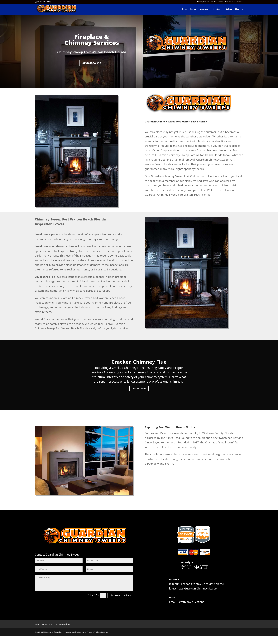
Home (184, 9)
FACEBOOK (174, 579)
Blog (237, 9)
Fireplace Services (217, 2)
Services (216, 9)
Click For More (139, 388)
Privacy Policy (47, 624)
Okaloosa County (212, 433)
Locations (204, 9)
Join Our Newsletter (63, 624)
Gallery (229, 9)
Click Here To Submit (120, 595)
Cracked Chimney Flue (139, 361)
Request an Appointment (234, 2)
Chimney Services (202, 2)
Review (193, 9)
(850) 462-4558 (91, 63)
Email (172, 597)
